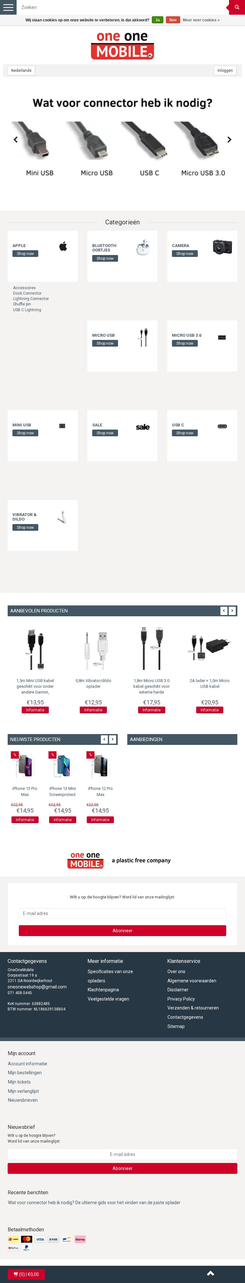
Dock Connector (27, 293)
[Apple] (63, 246)
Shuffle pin (22, 304)
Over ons (176, 971)
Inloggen (225, 70)
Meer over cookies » (201, 20)
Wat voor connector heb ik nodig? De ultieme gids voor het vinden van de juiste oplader (94, 1202)
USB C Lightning (27, 310)
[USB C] (223, 426)
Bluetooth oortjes (104, 247)
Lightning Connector (31, 298)
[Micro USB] (143, 336)
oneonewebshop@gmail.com (37, 986)
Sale (97, 425)
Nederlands (21, 70)
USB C (178, 425)
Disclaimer (178, 989)
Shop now (25, 253)
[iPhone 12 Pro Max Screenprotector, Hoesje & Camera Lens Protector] (100, 765)
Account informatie (27, 1063)
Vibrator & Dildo (24, 516)
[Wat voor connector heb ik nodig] (122, 143)
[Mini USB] (63, 426)
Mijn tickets (19, 1081)
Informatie (35, 710)
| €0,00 (29, 1274)
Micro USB (103, 335)
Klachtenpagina (103, 989)
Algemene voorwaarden (191, 980)
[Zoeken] (237, 7)
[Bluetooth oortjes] (143, 246)
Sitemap (176, 1026)
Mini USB (21, 425)
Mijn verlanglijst (23, 1091)
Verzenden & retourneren (193, 1007)
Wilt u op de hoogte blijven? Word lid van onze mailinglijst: (34, 1138)
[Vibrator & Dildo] (63, 516)
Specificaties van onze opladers (110, 976)
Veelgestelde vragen (108, 999)
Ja (157, 20)
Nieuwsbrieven (23, 1100)
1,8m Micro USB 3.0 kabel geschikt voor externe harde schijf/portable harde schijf (151, 692)
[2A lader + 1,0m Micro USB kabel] (210, 647)
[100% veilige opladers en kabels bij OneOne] (122, 45)
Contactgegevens (185, 1017)
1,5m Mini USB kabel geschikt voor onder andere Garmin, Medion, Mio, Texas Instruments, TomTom (35, 692)
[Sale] (143, 426)
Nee (173, 20)
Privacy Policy (181, 999)
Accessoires (24, 288)
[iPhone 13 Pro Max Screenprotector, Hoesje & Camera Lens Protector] (25, 765)
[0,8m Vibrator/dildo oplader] (93, 647)
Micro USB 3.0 (186, 335)
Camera (180, 245)
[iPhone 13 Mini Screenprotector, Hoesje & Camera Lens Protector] (62, 765)
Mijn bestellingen (25, 1072)
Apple (19, 245)
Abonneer (123, 930)
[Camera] (223, 246)
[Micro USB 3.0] (223, 336)
